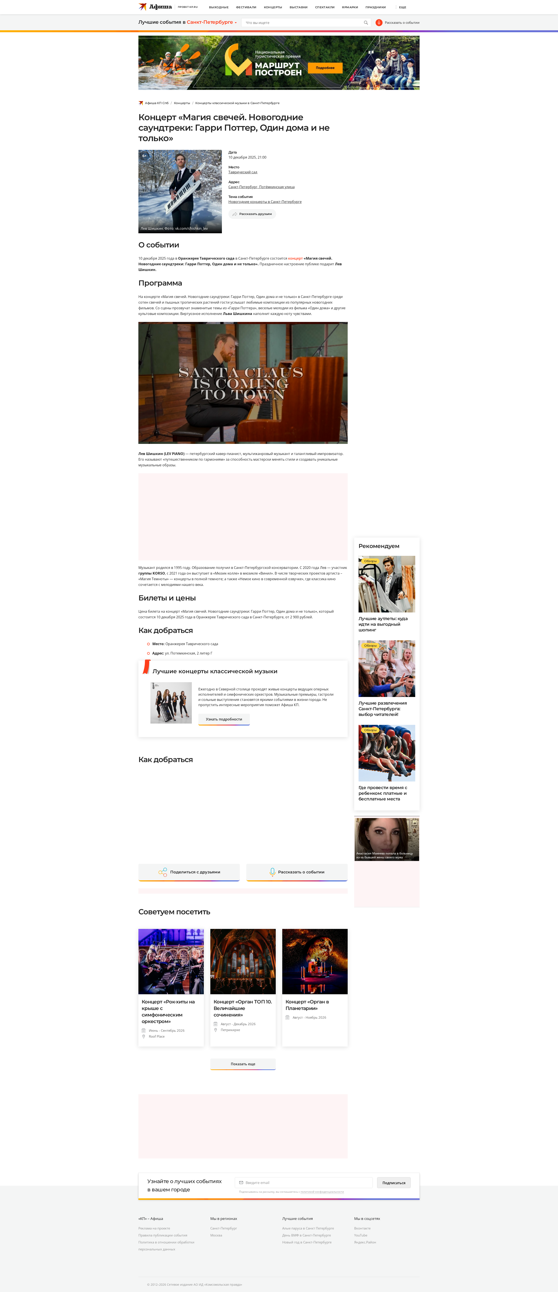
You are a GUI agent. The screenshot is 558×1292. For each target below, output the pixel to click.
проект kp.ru (188, 6)
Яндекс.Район (365, 1242)
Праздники (376, 7)
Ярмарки (350, 7)
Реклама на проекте (154, 1228)
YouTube (360, 1235)
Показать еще (243, 1064)
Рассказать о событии (402, 22)
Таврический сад (242, 172)
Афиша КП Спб (156, 103)
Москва (216, 1235)
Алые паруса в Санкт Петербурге (308, 1228)
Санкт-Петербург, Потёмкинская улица (261, 186)
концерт (295, 258)
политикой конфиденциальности (322, 1192)
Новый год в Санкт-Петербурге (307, 1242)
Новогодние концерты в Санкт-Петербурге (265, 201)
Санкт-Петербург (223, 1228)
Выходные (219, 7)
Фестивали (246, 7)
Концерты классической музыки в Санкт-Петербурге (237, 103)
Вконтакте (362, 1228)
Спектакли (325, 7)
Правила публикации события (162, 1235)
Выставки (299, 7)
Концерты (273, 7)
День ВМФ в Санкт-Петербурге (306, 1235)
